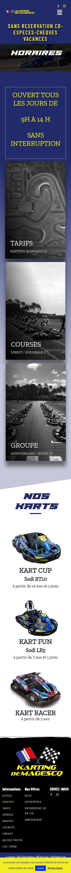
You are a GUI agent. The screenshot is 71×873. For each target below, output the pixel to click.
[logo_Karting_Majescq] (37, 747)
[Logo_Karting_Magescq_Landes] (19, 10)
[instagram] (64, 6)
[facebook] (58, 6)
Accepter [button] (40, 868)
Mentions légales (55, 868)
